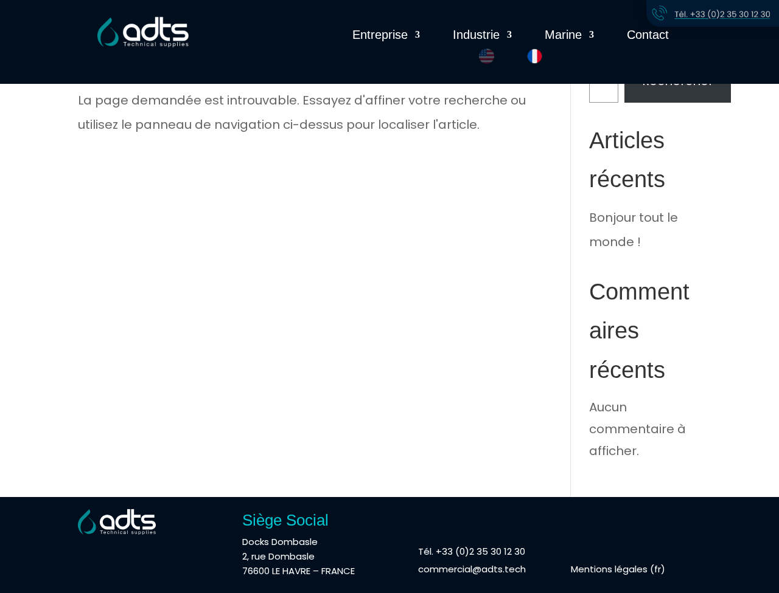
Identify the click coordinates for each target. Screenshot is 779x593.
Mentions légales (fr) (618, 569)
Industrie (476, 35)
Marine (563, 35)
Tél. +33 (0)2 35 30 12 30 (471, 551)
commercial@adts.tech (472, 569)
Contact (648, 35)
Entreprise (380, 35)
